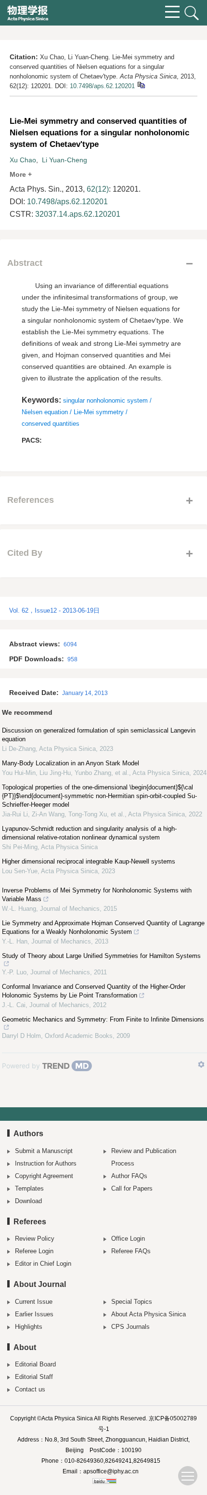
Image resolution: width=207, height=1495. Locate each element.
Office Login (128, 1238)
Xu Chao (23, 160)
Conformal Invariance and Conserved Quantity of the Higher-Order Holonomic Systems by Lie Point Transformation (93, 991)
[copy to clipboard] (141, 84)
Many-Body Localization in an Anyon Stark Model (70, 763)
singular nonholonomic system (105, 400)
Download (28, 1201)
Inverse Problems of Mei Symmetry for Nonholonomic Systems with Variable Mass (97, 895)
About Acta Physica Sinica (148, 1314)
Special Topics (131, 1301)
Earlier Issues (34, 1314)
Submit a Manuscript (44, 1150)
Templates (29, 1188)
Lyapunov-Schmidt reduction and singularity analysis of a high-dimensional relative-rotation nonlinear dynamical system (89, 833)
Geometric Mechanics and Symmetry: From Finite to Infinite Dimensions (103, 1019)
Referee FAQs (131, 1251)
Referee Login (34, 1251)
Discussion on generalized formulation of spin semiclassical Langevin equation (98, 735)
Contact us (30, 1389)
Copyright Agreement (44, 1176)
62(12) (98, 189)
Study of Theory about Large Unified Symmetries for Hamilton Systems (101, 955)
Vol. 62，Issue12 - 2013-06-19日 (54, 610)
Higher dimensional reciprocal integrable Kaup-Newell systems (88, 861)
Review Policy (34, 1238)
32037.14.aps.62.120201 (77, 214)
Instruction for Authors (46, 1163)
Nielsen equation (45, 412)
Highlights (28, 1326)
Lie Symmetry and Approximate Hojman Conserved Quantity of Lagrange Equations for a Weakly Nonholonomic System (103, 927)
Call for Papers (132, 1188)
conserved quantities (50, 423)
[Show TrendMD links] (201, 1064)
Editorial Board (35, 1364)
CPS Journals (130, 1326)
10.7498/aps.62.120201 (102, 86)
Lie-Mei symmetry (99, 412)
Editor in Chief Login (43, 1263)
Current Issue (33, 1301)
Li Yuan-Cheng (64, 160)
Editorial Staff (34, 1376)
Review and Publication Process (143, 1157)
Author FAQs (129, 1176)
